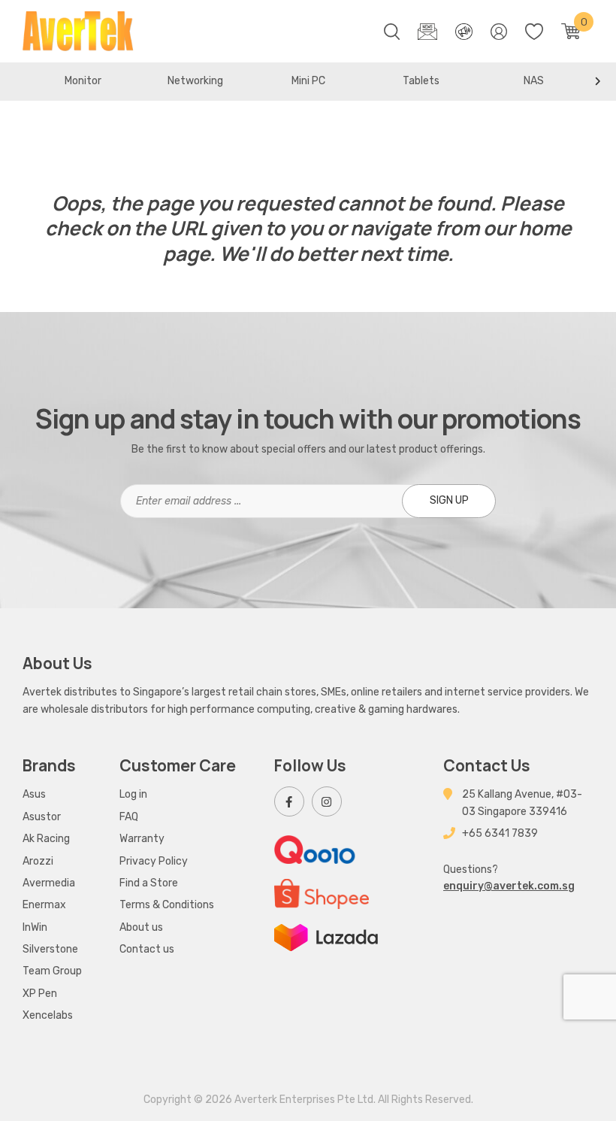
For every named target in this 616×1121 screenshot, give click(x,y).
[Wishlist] (534, 31)
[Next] (597, 81)
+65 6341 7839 (500, 833)
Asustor (42, 816)
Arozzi (38, 861)
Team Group (52, 971)
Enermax (44, 904)
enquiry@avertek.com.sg (509, 886)
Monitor (83, 80)
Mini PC (308, 80)
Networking (195, 80)
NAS (534, 80)
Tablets (421, 80)
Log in (133, 794)
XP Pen (40, 993)
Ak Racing (46, 838)
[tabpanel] (82, 81)
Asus (34, 794)
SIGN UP (449, 500)
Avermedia (49, 883)
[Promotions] (463, 31)
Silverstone (50, 949)
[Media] (427, 31)
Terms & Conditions (166, 904)
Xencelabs (48, 1015)
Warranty (142, 838)
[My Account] (499, 31)
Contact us (146, 949)
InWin (35, 927)
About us (141, 927)
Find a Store (148, 883)
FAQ (128, 816)
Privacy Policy (153, 861)
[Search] (392, 31)
